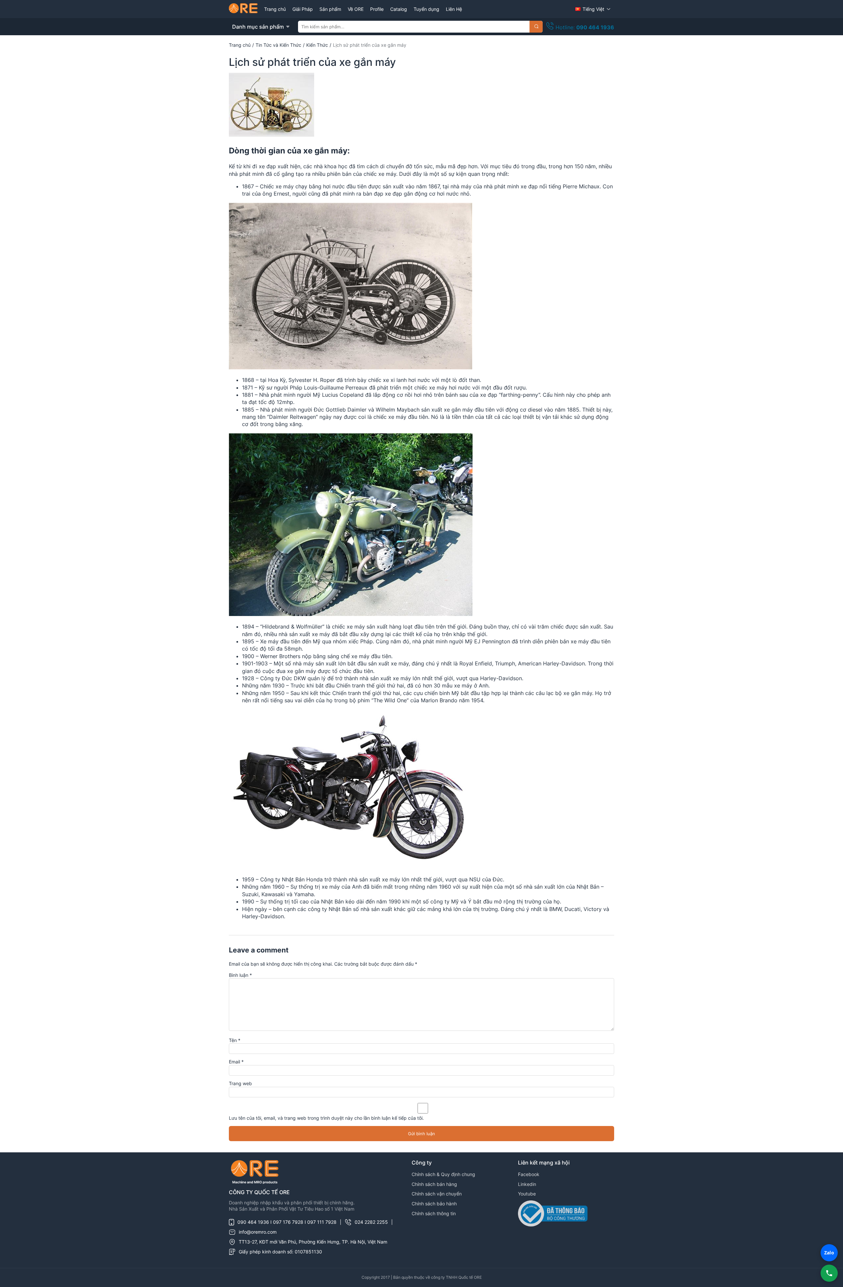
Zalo (829, 1252)
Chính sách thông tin (434, 1213)
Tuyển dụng (426, 9)
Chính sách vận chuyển (437, 1193)
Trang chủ (275, 9)
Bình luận (240, 975)
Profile (377, 9)
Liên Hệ (454, 9)
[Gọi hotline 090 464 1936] (829, 1273)
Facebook (528, 1174)
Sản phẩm (330, 9)
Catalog (398, 9)
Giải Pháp (302, 9)
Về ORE (356, 9)
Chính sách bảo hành (434, 1203)
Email (236, 1061)
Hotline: (584, 27)
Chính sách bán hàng (434, 1184)
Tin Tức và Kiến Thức (278, 45)
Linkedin (527, 1184)
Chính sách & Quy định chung (443, 1174)
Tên (234, 1040)
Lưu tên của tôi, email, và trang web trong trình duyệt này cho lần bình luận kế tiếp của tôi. (326, 1118)
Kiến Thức (317, 45)
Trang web (240, 1083)
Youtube (527, 1193)
